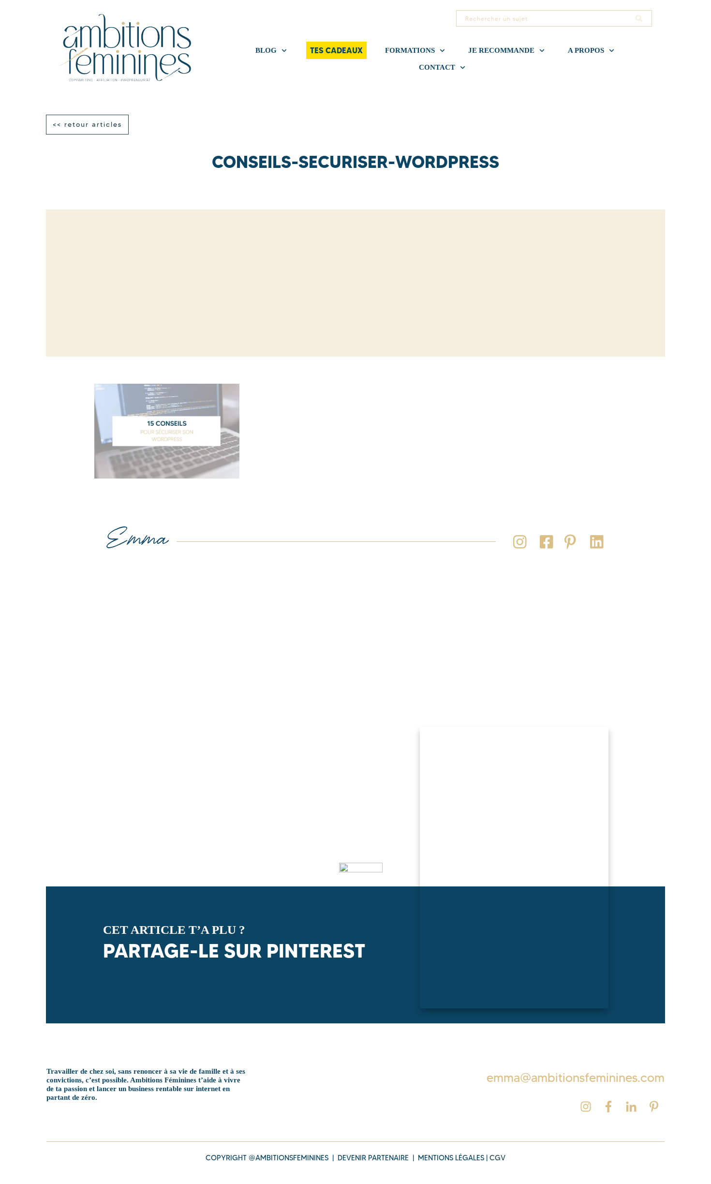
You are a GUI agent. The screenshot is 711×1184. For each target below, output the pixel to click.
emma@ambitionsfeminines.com (576, 1077)
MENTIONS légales (451, 1158)
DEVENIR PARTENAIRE (373, 1158)
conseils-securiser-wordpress (355, 161)
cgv (497, 1158)
